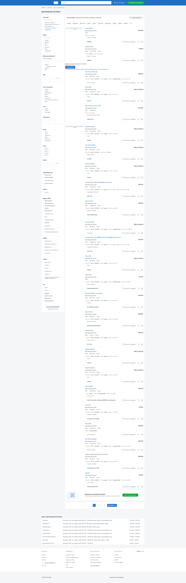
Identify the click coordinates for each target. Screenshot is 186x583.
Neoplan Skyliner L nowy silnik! (94, 293)
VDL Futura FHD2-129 (91, 71)
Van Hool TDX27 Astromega (49, 536)
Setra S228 (88, 274)
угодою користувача (103, 69)
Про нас (44, 554)
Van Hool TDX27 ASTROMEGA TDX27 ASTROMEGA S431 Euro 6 (103, 237)
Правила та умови (70, 554)
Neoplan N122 (89, 46)
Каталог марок (69, 567)
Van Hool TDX (46, 530)
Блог (67, 564)
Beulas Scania (89, 330)
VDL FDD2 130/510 (90, 145)
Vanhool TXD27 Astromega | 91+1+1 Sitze (96, 454)
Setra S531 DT (46, 523)
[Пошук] (62, 3)
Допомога (44, 557)
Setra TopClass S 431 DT (48, 543)
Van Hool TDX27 (89, 222)
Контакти (44, 559)
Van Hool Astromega (91, 439)
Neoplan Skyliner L (47, 526)
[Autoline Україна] (47, 2)
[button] (138, 41)
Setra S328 (88, 87)
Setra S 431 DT (89, 201)
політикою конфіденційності (90, 69)
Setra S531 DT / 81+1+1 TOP (93, 105)
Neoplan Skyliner (90, 126)
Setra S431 (88, 423)
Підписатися (70, 67)
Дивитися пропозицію (130, 495)
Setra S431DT (89, 28)
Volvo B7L (88, 405)
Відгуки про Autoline (70, 562)
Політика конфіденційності (72, 557)
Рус (45, 565)
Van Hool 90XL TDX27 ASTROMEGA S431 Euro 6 (98, 182)
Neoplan (87, 473)
